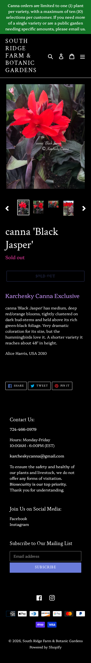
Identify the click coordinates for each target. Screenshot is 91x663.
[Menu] (82, 55)
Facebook (18, 518)
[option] (23, 207)
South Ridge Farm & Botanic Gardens (21, 56)
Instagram (19, 524)
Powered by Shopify (46, 647)
